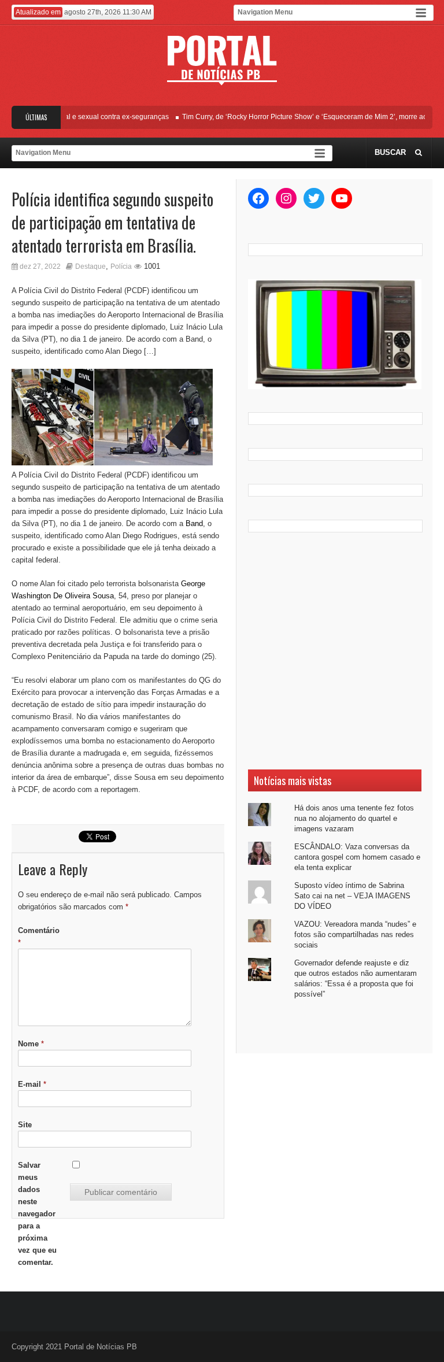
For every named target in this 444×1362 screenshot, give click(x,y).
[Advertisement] (334, 651)
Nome (31, 1043)
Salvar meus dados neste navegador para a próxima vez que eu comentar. (37, 1214)
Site (25, 1124)
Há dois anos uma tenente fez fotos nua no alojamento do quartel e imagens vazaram (354, 818)
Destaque (90, 266)
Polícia (121, 266)
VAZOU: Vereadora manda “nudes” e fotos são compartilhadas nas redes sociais (355, 934)
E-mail (32, 1084)
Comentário (39, 936)
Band (194, 523)
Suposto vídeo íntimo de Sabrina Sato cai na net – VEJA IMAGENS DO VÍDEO (352, 896)
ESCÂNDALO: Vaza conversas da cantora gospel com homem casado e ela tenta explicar (357, 857)
